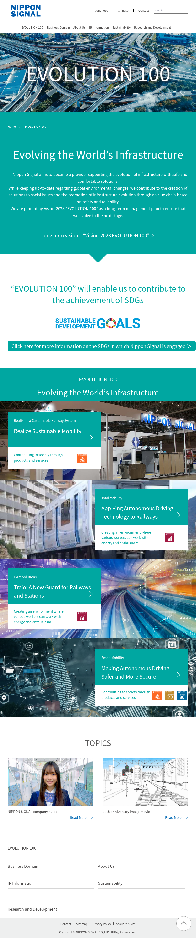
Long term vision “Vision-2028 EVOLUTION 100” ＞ (98, 235)
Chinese (123, 10)
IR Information (99, 27)
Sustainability (121, 27)
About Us (79, 27)
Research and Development (152, 27)
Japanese (101, 10)
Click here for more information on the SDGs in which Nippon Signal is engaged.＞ (101, 346)
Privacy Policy (102, 924)
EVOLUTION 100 (32, 27)
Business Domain (58, 27)
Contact (143, 10)
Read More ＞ (81, 817)
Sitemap (81, 924)
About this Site (126, 924)
